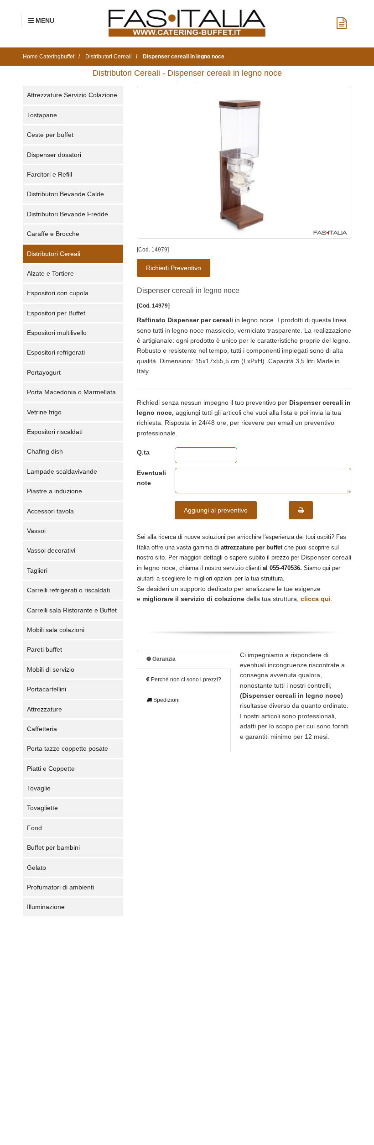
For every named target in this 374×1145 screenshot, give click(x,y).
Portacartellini (46, 689)
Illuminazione (46, 906)
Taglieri (37, 570)
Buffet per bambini (53, 847)
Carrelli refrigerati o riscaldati (68, 590)
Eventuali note (149, 477)
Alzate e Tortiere (50, 273)
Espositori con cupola (57, 293)
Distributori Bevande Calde (65, 194)
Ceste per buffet (50, 134)
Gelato (36, 867)
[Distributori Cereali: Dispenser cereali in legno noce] (244, 162)
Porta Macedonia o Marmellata (71, 392)
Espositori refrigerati (56, 352)
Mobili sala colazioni (55, 629)
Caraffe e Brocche (53, 233)
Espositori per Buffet (56, 313)
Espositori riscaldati (55, 431)
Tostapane (42, 115)
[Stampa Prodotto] (301, 510)
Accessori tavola (50, 511)
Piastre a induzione (54, 491)
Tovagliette (42, 807)
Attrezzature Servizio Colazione (72, 95)
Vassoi (36, 530)
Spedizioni (166, 700)
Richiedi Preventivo (173, 268)
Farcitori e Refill (49, 174)
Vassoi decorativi (51, 550)
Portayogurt (44, 372)
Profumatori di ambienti (60, 887)
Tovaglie (39, 788)
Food (34, 827)
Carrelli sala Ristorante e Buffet (72, 610)
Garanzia (163, 659)
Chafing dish (45, 451)
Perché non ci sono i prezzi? (185, 679)
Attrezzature (44, 709)
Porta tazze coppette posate (67, 748)
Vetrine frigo (44, 412)
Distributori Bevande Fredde (67, 214)
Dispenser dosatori (54, 154)
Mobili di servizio (50, 669)
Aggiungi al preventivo (216, 510)
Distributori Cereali (53, 253)
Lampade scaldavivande (62, 471)
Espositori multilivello (57, 332)
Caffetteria (42, 728)
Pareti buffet (44, 649)
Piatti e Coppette (51, 768)
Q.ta (143, 452)
